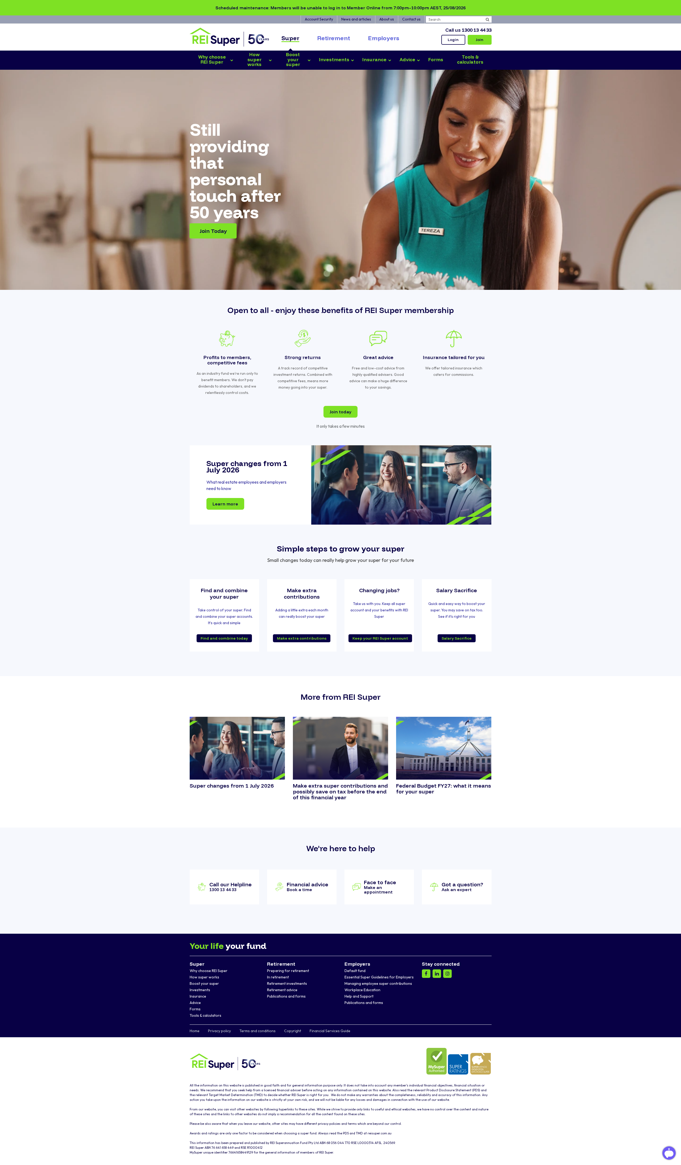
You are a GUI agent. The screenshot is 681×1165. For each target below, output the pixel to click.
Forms (195, 1009)
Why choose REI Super (208, 970)
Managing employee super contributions (378, 983)
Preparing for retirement (288, 970)
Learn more (225, 504)
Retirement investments (287, 983)
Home (195, 1030)
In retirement (278, 977)
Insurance (198, 996)
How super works (204, 977)
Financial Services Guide (330, 1030)
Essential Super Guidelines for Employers (379, 977)
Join (479, 39)
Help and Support (358, 996)
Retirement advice (282, 989)
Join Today (213, 231)
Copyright (292, 1030)
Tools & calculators (205, 1015)
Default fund (355, 970)
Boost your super (204, 983)
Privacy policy (219, 1030)
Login (453, 39)
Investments (200, 989)
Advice (195, 1002)
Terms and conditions (257, 1030)
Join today (340, 411)
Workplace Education (362, 989)
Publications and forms (286, 996)
